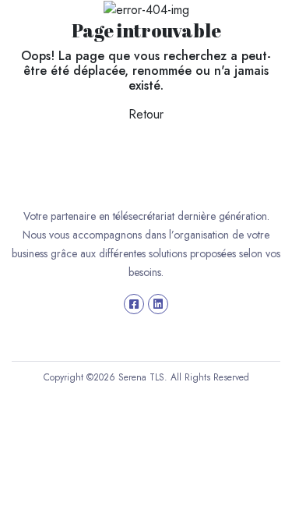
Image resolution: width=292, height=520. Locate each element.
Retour (146, 114)
